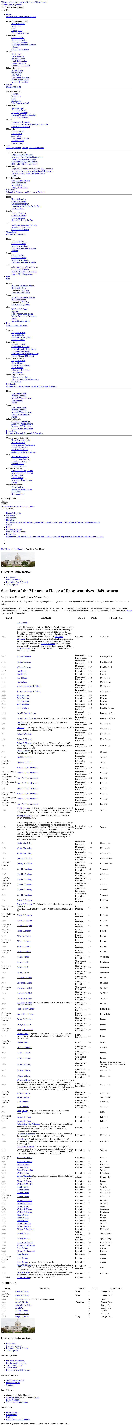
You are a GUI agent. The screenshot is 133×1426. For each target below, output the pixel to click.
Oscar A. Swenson (24, 1047)
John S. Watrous (23, 1277)
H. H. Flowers (23, 1101)
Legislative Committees (15, 234)
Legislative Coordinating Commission (26, 157)
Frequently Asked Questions (17, 1370)
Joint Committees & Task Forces (24, 267)
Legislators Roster (18, 461)
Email (37, 1397)
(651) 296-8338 (12, 1397)
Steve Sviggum (23, 695)
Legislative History (14, 529)
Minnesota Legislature (13, 5)
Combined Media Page (20, 421)
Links (8, 527)
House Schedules (18, 199)
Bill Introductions (18, 288)
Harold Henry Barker (25, 1009)
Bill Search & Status (19, 309)
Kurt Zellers (22, 682)
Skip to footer (40, 2)
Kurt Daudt (21, 671)
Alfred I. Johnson (24, 931)
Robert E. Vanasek (24, 734)
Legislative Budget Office (22, 155)
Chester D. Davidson (25, 1229)
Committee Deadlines (20, 49)
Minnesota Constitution (21, 377)
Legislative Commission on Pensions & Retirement (32, 171)
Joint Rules (16, 75)
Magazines (10, 515)
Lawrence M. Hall (24, 977)
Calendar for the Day (20, 204)
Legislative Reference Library (23, 159)
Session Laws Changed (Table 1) (25, 354)
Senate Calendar (18, 218)
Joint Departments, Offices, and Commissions (25, 148)
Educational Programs (20, 77)
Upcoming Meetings (19, 42)
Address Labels (17, 141)
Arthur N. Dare (23, 1164)
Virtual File (69, 522)
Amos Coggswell (24, 1265)
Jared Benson (22, 1248)
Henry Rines (22, 1111)
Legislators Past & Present (22, 473)
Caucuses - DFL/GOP (20, 66)
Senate (9, 84)
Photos (14, 403)
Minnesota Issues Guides (21, 489)
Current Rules (17, 363)
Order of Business (18, 201)
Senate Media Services (20, 414)
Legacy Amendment (19, 187)
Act (27, 290)
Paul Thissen (22, 678)
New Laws (16, 492)
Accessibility (16, 185)
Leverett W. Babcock (25, 1146)
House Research (18, 59)
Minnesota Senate (13, 87)
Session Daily (17, 400)
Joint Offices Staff (18, 183)
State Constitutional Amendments (25, 379)
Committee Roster (18, 40)
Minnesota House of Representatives (21, 16)
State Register (17, 372)
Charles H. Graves (24, 1181)
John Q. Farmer (23, 1233)
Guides (9, 525)
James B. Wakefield (25, 1242)
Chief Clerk (16, 54)
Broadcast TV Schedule (21, 227)
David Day (19, 1308)
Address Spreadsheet (20, 82)
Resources (21, 532)
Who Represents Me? (20, 33)
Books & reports (18, 494)
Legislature (10, 522)
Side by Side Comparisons (22, 274)
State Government (23, 522)
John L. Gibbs (22, 1187)
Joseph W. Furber (22, 1291)
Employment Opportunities (92, 536)
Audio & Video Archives (21, 398)
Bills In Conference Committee (24, 272)
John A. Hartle (23, 957)
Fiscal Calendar (17, 208)
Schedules (10, 190)
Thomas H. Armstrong (26, 1245)
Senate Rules (16, 133)
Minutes (14, 47)
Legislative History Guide (22, 471)
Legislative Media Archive (22, 424)
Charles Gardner (21, 1299)
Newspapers (11, 518)
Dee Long (21, 722)
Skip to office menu (26, 2)
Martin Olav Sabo (24, 843)
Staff (13, 28)
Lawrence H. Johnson (26, 1134)
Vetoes (14, 318)
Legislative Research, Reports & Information (24, 433)
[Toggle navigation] (2, 10)
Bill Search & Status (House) (23, 286)
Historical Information (15, 1361)
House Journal (17, 70)
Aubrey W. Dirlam (24, 858)
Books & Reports (13, 513)
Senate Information (19, 466)
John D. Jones (22, 1167)
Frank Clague (22, 1139)
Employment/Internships (16, 1363)
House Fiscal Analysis (20, 440)
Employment (16, 31)
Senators (14, 94)
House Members (18, 23)
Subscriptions (16, 143)
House (9, 14)
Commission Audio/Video (22, 428)
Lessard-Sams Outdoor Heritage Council (28, 173)
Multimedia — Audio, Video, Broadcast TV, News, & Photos (31, 386)
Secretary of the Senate (20, 122)
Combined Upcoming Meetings (24, 225)
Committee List (17, 38)
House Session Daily (20, 456)
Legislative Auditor (19, 447)
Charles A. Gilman (24, 1200)
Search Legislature (8, 7)
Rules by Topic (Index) (20, 365)
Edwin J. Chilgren (24, 900)
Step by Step (11, 532)
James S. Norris (21, 1302)
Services (56, 536)
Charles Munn (22, 1034)
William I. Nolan (23, 1071)
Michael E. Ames (22, 1313)
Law (8, 323)
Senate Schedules (18, 213)
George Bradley (23, 1272)
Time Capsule (58, 522)
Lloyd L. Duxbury (24, 869)
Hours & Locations (32, 536)
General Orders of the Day (22, 220)
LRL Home (6, 549)
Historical (10, 520)
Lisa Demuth (22, 623)
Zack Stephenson (24, 648)
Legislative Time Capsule (21, 480)
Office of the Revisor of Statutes (24, 164)
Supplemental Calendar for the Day (25, 206)
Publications (11, 431)
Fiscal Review (17, 487)
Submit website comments (17, 1402)
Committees (11, 232)
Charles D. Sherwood (26, 1251)
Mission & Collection (15, 536)
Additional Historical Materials (87, 522)
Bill (23, 290)
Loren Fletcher (23, 1190)
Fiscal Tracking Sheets (20, 293)
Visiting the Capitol (14, 1365)
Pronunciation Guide (19, 80)
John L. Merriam (24, 1223)
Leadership (16, 26)
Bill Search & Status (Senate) (23, 297)
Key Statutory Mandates (71, 536)
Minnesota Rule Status (20, 370)
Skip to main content (9, 2)
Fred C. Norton (23, 751)
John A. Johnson (23, 1053)
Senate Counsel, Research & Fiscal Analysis (29, 124)
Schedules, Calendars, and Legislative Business (25, 192)
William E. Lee (23, 1173)
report (129, 611)
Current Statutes (18, 335)
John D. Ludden (21, 1311)
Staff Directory (47, 536)
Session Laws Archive (20, 351)
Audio (23, 393)
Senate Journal (17, 131)
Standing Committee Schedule (23, 45)
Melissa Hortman (48, 643)
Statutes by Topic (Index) (21, 337)
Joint (8, 145)
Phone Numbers (12, 1400)
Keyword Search (18, 332)
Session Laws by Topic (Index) (24, 349)
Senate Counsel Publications (23, 445)
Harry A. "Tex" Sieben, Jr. (27, 767)
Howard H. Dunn (24, 1117)
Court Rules (16, 382)
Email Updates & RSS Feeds (18, 1419)
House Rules (16, 73)
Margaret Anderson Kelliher (28, 686)
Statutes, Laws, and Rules (16, 325)
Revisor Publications (19, 449)
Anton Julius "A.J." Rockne (28, 1124)
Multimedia (11, 384)
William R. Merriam (25, 1184)
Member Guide (17, 464)
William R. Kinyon (24, 1209)
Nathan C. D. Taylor (23, 1305)
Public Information (19, 61)
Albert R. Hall (22, 1215)
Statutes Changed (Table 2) (22, 356)
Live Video (16, 393)
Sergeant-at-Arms (18, 63)
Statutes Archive (18, 339)
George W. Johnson (25, 1019)
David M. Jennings (24, 757)
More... (14, 176)
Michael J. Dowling (25, 1157)
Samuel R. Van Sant (25, 1170)
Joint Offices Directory (20, 180)
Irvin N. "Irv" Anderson (26, 713)
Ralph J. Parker (23, 1097)
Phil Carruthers (23, 708)
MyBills (14, 311)
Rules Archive (17, 368)
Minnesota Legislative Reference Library (18, 506)
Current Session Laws (20, 321)
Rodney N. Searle (24, 815)
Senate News (11, 1415)
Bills (8, 276)
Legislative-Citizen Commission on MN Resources (32, 169)
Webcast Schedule (18, 396)
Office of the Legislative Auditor (24, 162)
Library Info (11, 534)
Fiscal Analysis (17, 56)
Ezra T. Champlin (24, 1176)
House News (11, 1412)
